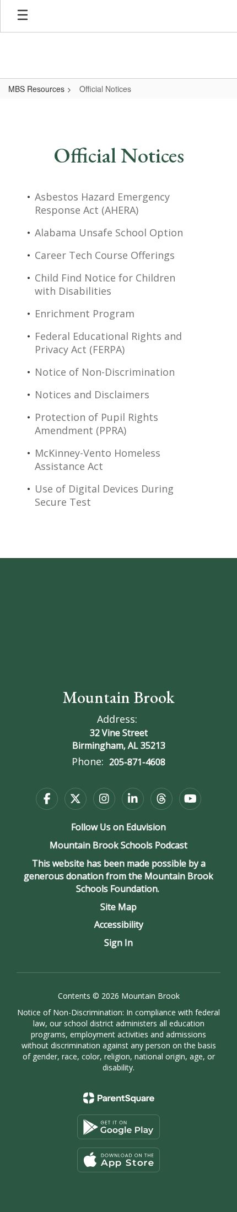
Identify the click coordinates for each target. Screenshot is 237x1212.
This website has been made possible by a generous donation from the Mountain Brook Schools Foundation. (118, 876)
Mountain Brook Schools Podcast (118, 845)
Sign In (118, 943)
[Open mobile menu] (23, 16)
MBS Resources (36, 88)
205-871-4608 (137, 762)
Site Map (118, 907)
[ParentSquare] (118, 1098)
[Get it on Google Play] (118, 1126)
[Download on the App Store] (118, 1160)
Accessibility (118, 924)
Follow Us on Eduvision (118, 827)
